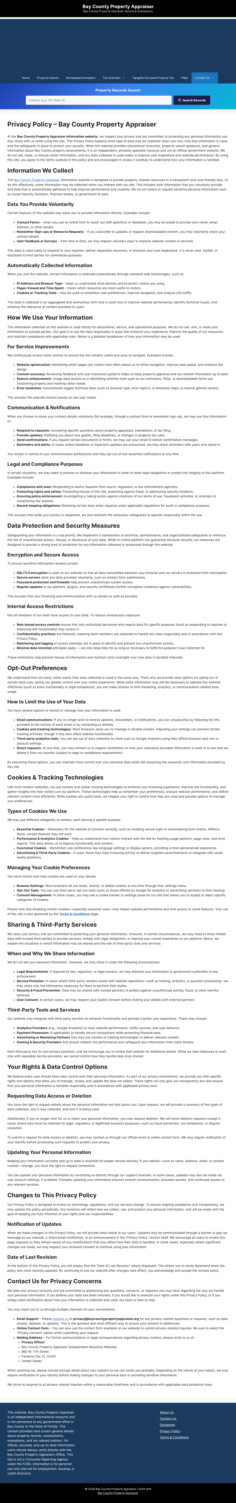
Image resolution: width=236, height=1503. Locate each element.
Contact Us (202, 78)
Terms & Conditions (74, 914)
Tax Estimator (112, 78)
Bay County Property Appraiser (118, 6)
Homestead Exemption (81, 78)
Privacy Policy (170, 1431)
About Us (167, 1412)
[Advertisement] (118, 45)
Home (26, 78)
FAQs (184, 78)
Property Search (48, 78)
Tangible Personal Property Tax (153, 78)
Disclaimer (167, 1425)
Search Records (194, 100)
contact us (60, 1319)
